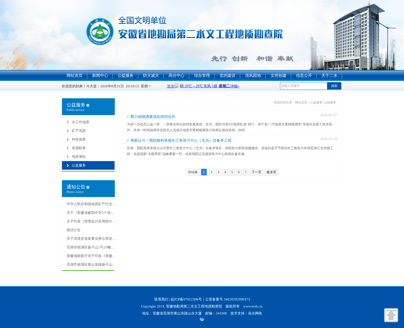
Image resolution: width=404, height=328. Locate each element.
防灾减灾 (151, 75)
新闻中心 (100, 75)
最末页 (271, 172)
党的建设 (227, 75)
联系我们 (161, 299)
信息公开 (304, 75)
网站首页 (75, 75)
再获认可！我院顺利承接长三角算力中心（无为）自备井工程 (180, 140)
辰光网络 (255, 313)
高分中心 (176, 75)
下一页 (256, 172)
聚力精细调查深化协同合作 (152, 117)
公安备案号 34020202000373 (227, 299)
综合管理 (202, 75)
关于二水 (329, 75)
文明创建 (278, 75)
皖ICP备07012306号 (186, 299)
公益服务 (125, 75)
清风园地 (253, 75)
